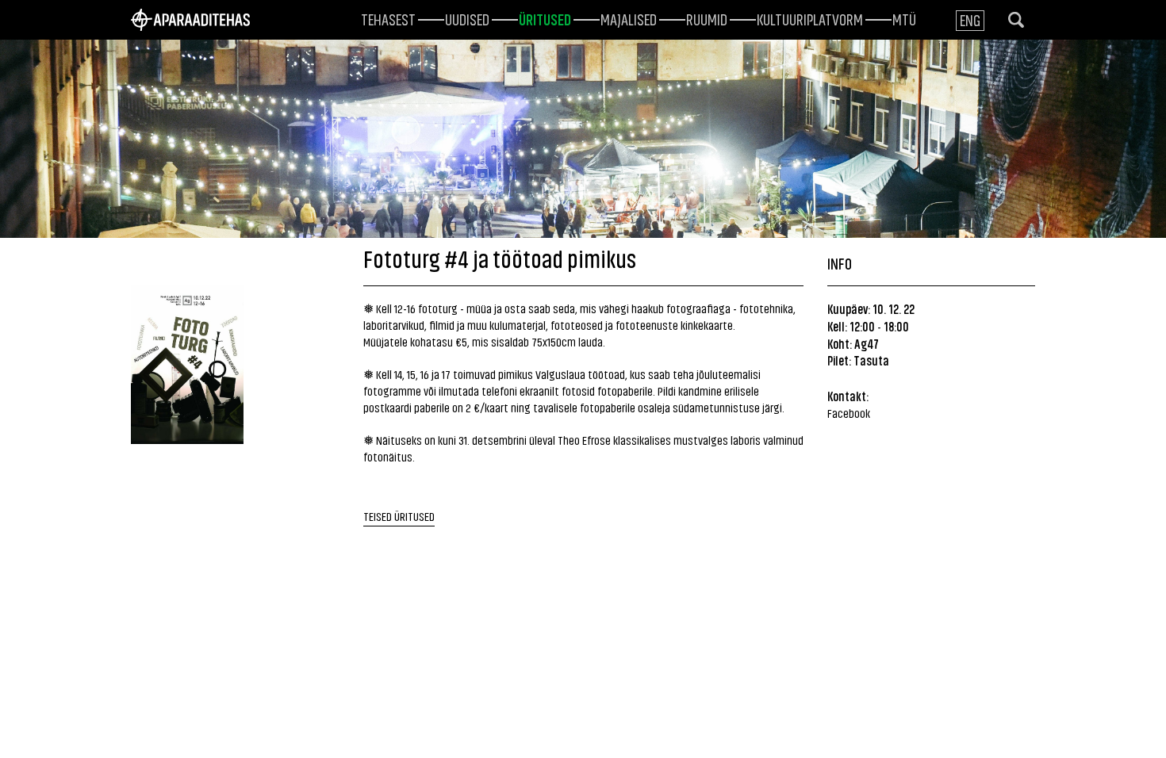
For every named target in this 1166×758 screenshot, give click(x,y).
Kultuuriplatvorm (810, 18)
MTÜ (904, 18)
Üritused (545, 18)
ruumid (706, 18)
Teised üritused (399, 515)
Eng (970, 19)
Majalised (628, 18)
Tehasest (388, 18)
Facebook (848, 412)
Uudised (467, 18)
